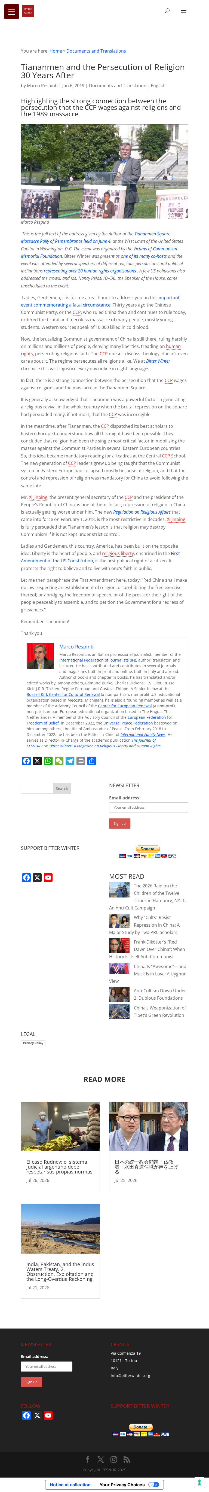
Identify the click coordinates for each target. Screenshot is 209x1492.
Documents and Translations (96, 51)
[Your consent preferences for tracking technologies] (199, 1482)
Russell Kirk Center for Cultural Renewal (63, 694)
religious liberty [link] (118, 553)
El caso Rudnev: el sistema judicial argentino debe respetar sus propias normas (59, 1167)
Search (62, 788)
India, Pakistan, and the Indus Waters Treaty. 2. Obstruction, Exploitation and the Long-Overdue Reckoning (60, 1271)
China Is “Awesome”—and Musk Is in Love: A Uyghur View (147, 973)
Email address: (125, 798)
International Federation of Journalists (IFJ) (97, 660)
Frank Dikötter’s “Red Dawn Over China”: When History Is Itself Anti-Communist (147, 949)
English (158, 86)
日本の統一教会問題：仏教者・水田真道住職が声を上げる (146, 1167)
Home (56, 51)
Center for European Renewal (125, 705)
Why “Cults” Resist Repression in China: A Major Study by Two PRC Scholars (144, 924)
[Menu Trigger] (11, 11)
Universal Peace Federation (128, 723)
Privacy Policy (33, 1043)
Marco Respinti (42, 86)
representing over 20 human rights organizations (90, 271)
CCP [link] (77, 312)
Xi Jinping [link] (38, 497)
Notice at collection (70, 1484)
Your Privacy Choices (122, 1484)
